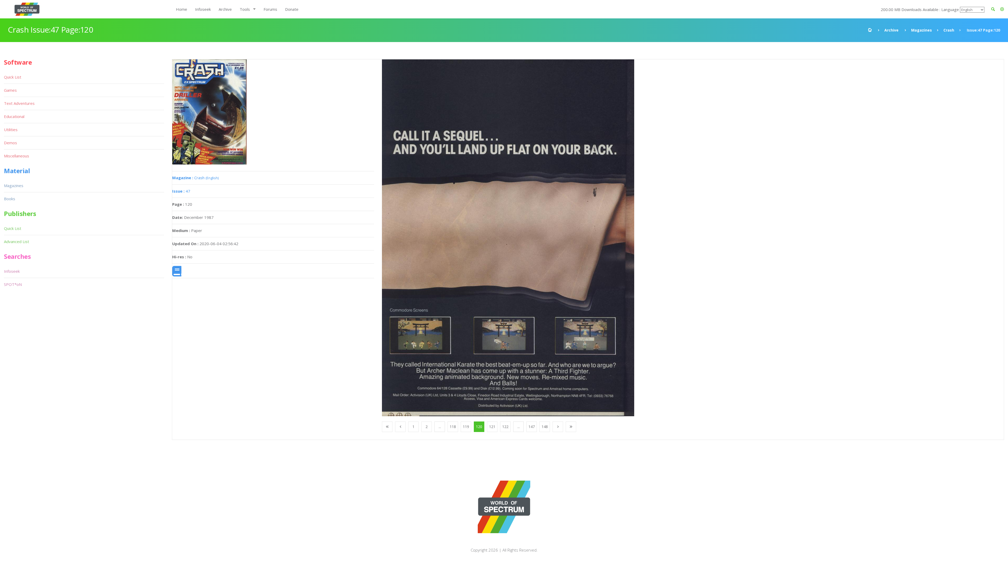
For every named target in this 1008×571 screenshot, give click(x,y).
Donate (291, 9)
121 (492, 426)
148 (545, 426)
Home (181, 9)
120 (479, 426)
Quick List (12, 77)
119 (466, 426)
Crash (948, 30)
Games (10, 90)
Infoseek (203, 9)
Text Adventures (19, 103)
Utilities (11, 129)
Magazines (921, 30)
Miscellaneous (16, 155)
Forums (270, 9)
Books (9, 198)
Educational (14, 116)
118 (453, 426)
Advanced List (16, 241)
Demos (10, 142)
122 (505, 426)
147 (531, 426)
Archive (225, 9)
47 (181, 191)
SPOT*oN (13, 284)
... (440, 426)
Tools (245, 9)
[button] (1002, 9)
